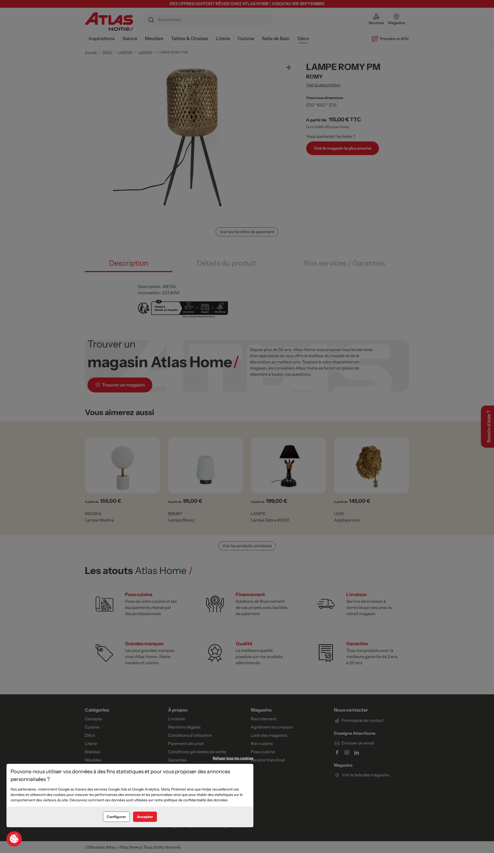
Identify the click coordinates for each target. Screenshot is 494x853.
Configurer (116, 816)
